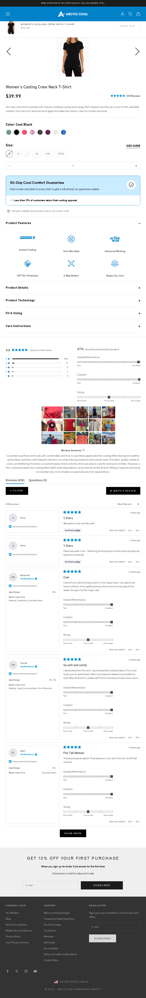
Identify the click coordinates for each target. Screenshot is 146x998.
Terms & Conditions (16, 924)
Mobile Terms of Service (19, 930)
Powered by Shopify (88, 989)
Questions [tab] (38, 481)
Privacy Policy (13, 936)
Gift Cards (49, 942)
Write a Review (126, 492)
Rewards (48, 936)
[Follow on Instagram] (26, 971)
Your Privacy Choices (17, 942)
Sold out (127, 26)
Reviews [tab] (15, 481)
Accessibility (51, 948)
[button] (125, 95)
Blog (8, 918)
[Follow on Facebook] (7, 971)
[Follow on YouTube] (35, 971)
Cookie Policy (51, 960)
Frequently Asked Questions (59, 918)
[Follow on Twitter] (17, 971)
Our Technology (52, 924)
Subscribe (101, 885)
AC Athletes (12, 912)
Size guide (133, 146)
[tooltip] (83, 450)
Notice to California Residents (60, 954)
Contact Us (50, 930)
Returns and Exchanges (57, 912)
